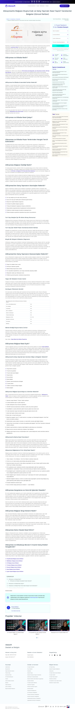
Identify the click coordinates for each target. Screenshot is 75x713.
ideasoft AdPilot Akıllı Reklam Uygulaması (35, 678)
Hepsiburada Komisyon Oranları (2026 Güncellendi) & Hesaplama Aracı (58, 84)
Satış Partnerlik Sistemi (9, 670)
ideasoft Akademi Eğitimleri (54, 668)
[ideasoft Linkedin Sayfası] (57, 655)
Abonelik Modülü (30, 680)
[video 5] (59, 625)
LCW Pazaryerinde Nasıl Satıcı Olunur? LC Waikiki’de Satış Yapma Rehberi (59, 95)
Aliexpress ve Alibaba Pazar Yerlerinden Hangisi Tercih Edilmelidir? (23, 585)
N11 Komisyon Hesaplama (32, 692)
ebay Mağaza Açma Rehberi (13, 569)
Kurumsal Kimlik (8, 674)
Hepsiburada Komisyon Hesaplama (33, 698)
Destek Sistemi (30, 655)
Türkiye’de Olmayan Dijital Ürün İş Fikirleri (59, 138)
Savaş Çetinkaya (15, 607)
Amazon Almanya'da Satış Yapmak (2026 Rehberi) (60, 77)
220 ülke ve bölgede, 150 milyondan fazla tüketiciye (23, 171)
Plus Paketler (29, 668)
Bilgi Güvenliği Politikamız (10, 688)
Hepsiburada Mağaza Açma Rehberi (15, 558)
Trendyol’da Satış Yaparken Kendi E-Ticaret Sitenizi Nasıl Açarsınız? (59, 72)
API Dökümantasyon (9, 676)
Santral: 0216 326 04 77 (10, 657)
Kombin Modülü (30, 688)
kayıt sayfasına (45, 346)
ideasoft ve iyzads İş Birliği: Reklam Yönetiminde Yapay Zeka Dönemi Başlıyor (60, 117)
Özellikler (29, 670)
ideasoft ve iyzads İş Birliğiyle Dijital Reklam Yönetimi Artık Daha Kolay (59, 149)
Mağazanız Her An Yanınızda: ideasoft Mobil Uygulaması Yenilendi (59, 122)
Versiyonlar (51, 670)
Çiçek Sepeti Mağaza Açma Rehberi (15, 571)
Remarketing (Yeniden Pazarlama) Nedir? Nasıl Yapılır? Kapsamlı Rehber (59, 152)
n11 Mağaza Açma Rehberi (13, 563)
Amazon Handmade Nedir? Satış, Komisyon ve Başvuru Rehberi (59, 75)
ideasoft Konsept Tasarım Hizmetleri (34, 674)
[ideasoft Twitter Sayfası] (55, 655)
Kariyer (6, 678)
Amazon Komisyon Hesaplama (33, 696)
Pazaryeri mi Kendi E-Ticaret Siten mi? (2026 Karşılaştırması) (59, 130)
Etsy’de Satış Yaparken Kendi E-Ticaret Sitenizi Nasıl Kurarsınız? (60, 147)
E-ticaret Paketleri (30, 667)
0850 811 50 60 (45, 1)
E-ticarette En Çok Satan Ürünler (55, 680)
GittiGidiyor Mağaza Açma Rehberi (15, 561)
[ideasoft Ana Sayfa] (10, 6)
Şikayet (6, 682)
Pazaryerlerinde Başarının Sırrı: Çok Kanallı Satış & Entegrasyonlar (60, 98)
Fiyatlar (38, 5)
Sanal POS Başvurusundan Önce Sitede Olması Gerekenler (60, 128)
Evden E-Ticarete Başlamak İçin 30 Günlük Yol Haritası (59, 141)
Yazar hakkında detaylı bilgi (15, 610)
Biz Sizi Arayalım (57, 1)
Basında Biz (7, 668)
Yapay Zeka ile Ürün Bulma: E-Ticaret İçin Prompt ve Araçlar (60, 136)
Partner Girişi (7, 672)
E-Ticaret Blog (52, 667)
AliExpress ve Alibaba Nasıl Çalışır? (16, 583)
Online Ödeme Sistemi (9, 680)
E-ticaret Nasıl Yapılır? (53, 676)
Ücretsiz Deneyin (64, 5)
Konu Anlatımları (30, 657)
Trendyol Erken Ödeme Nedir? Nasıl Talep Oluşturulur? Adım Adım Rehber (59, 90)
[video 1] (15, 625)
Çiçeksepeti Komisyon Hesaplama (33, 700)
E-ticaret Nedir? (52, 674)
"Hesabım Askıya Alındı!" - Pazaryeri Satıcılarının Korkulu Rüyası (60, 101)
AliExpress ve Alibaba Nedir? (15, 579)
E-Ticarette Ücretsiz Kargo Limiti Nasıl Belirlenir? (60, 119)
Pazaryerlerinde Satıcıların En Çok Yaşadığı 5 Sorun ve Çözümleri (59, 103)
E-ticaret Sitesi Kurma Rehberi (55, 672)
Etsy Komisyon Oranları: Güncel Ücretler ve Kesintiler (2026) (59, 80)
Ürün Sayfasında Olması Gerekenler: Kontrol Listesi (59, 144)
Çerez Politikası (8, 686)
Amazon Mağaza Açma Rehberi (14, 567)
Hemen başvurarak (34, 597)
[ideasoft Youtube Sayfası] (60, 655)
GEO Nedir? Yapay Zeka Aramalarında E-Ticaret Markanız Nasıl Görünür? (60, 125)
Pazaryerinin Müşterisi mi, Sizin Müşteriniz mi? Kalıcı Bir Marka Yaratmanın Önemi (59, 106)
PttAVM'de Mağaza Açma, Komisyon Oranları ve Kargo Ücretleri (60, 87)
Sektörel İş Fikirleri (52, 678)
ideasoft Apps (30, 672)
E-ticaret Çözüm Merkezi (32, 682)
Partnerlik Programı (30, 684)
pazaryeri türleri (14, 47)
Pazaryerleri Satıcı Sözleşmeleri (57, 92)
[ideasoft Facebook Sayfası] (49, 655)
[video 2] (37, 625)
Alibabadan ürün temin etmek (16, 111)
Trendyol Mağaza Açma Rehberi (14, 565)
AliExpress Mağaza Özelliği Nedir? (16, 588)
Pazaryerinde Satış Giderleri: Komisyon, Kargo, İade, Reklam (59, 109)
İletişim (47, 5)
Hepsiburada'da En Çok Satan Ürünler (58, 82)
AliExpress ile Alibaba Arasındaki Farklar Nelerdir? (21, 581)
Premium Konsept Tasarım (32, 686)
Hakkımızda (7, 667)
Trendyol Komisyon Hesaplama (33, 694)
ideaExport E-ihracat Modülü (32, 676)
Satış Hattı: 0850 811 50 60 (10, 654)
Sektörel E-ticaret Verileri (54, 682)
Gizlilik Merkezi (8, 684)
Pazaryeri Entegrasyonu (31, 690)
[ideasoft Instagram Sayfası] (52, 655)
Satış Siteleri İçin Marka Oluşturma (19, 339)
